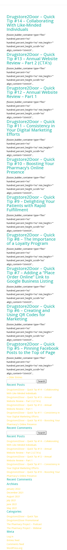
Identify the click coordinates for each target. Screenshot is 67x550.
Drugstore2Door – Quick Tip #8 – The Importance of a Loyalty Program (31, 239)
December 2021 (15, 492)
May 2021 (12, 508)
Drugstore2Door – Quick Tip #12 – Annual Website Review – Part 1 (32, 92)
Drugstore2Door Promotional (23, 520)
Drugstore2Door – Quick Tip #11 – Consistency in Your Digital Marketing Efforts (31, 128)
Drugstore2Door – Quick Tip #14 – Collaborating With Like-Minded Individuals (31, 23)
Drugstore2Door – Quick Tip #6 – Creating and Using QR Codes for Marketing (31, 312)
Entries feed (13, 540)
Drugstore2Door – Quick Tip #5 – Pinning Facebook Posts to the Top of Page (33, 348)
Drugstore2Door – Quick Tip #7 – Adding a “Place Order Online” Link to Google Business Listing (31, 274)
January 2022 (13, 488)
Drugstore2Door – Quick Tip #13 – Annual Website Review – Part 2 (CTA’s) (32, 58)
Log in (10, 536)
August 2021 (13, 496)
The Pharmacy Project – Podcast (24, 524)
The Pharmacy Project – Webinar (24, 528)
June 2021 (12, 504)
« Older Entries (14, 377)
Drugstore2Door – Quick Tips (22, 516)
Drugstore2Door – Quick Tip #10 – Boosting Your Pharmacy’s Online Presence (31, 165)
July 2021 (11, 500)
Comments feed (15, 544)
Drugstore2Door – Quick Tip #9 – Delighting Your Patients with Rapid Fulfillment (31, 203)
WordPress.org (14, 548)
